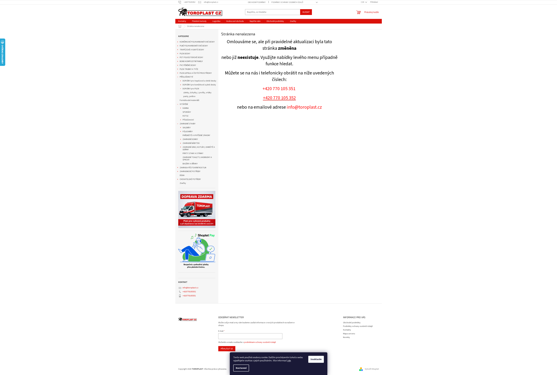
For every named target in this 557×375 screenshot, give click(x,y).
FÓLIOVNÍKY (188, 131)
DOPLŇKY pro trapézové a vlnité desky (199, 80)
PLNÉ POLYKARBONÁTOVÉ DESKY (194, 45)
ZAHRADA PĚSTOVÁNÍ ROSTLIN (193, 167)
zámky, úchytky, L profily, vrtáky (197, 92)
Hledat (306, 12)
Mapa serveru (349, 333)
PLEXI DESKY (185, 53)
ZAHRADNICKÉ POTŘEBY (190, 171)
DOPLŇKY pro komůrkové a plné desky (199, 84)
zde (289, 360)
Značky (183, 183)
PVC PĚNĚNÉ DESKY (188, 65)
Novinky (346, 337)
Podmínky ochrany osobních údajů (287, 2)
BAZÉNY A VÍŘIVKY (190, 163)
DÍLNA (182, 175)
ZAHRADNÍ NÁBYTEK (191, 143)
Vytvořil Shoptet (372, 369)
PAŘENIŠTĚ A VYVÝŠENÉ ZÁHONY (196, 135)
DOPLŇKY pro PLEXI (191, 88)
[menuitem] (182, 21)
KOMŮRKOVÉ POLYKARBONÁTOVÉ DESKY (197, 41)
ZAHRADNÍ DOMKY (190, 139)
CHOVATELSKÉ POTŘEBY (190, 179)
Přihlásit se (227, 348)
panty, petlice (189, 96)
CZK (363, 2)
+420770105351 (189, 295)
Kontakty (347, 329)
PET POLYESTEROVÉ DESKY (191, 57)
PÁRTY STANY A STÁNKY (193, 153)
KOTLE (185, 115)
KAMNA (186, 108)
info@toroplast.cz (190, 287)
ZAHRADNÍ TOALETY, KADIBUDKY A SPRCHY (197, 158)
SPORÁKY (187, 112)
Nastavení (241, 368)
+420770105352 (189, 291)
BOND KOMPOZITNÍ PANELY (191, 61)
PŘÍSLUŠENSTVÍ (186, 76)
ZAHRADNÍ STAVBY (187, 123)
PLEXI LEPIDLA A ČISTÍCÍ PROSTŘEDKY (196, 73)
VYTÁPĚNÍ (184, 104)
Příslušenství (188, 119)
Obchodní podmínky (257, 2)
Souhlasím (316, 359)
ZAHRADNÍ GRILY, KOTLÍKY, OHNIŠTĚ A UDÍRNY (199, 148)
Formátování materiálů (189, 100)
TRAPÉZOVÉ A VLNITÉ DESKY (192, 49)
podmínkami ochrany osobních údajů (260, 342)
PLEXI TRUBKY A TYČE (189, 69)
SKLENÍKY (187, 127)
